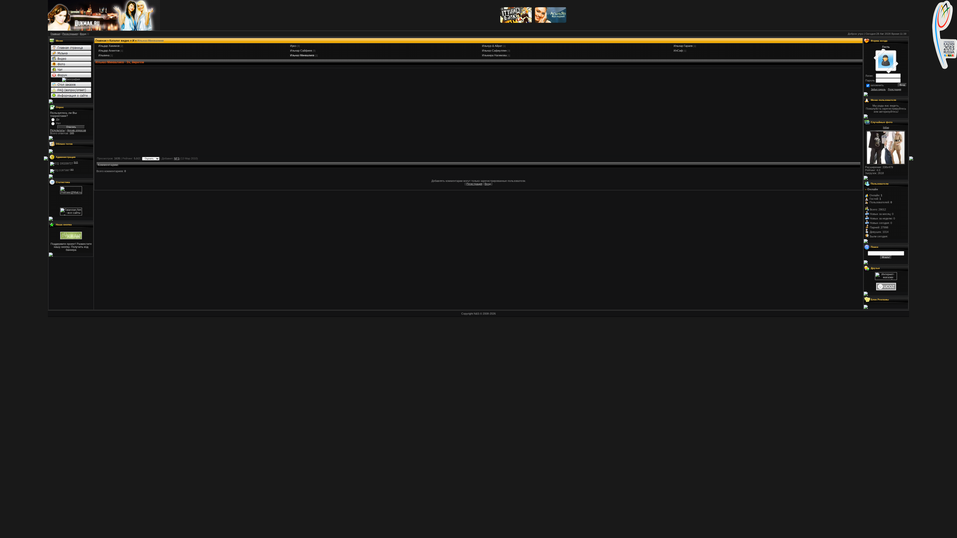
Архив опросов (76, 130)
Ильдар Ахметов (109, 50)
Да (57, 119)
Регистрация (474, 183)
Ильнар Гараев (683, 45)
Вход (487, 183)
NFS (176, 158)
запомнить (877, 85)
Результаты (57, 130)
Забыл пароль (878, 89)
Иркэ (293, 45)
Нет (58, 123)
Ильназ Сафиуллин (494, 50)
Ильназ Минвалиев (302, 55)
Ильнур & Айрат (492, 45)
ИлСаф (678, 50)
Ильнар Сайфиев (301, 50)
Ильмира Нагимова (494, 55)
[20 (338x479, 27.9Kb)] (885, 162)
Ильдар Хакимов (109, 45)
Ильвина (103, 55)
